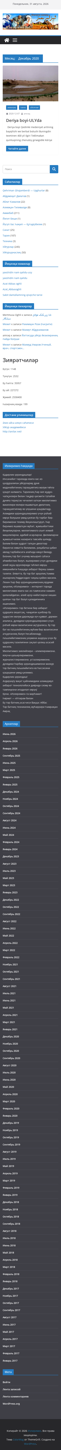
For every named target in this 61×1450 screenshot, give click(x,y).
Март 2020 (9, 1101)
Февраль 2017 (11, 1353)
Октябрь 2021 (11, 971)
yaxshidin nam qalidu (15, 278)
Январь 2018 (10, 1281)
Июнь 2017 (9, 1324)
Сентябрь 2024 (11, 813)
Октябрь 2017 (11, 1303)
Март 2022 (9, 950)
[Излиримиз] (7, 40)
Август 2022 (9, 921)
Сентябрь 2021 (11, 979)
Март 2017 (9, 1346)
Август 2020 (9, 1065)
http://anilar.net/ (12, 431)
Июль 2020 (9, 1072)
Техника (7, 241)
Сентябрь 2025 (11, 755)
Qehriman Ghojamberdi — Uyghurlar (24, 190)
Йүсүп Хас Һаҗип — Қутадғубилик (22, 224)
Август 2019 (9, 1151)
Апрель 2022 (10, 943)
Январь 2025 (10, 784)
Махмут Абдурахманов (35, 329)
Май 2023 (8, 878)
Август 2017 (9, 1317)
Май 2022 (8, 935)
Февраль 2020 (11, 1108)
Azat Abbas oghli (12, 283)
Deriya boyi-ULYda (24, 120)
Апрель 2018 (10, 1259)
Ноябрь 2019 (10, 1130)
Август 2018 (9, 1231)
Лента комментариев (15, 1396)
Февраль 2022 (11, 957)
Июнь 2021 (9, 1000)
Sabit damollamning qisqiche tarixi (22, 295)
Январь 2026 (10, 748)
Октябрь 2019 (11, 1137)
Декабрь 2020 (11, 1036)
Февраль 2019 (11, 1187)
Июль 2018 (9, 1238)
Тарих (23, 107)
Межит (7, 324)
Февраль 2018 (11, 1274)
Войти (6, 1382)
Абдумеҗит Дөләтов (14, 196)
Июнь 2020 (9, 1079)
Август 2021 (9, 986)
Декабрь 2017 (11, 1288)
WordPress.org (11, 1403)
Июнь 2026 (9, 734)
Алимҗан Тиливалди (15, 207)
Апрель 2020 (10, 1094)
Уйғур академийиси (14, 427)
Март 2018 (9, 1267)
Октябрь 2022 (11, 907)
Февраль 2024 (11, 842)
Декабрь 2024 (11, 791)
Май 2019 (8, 1166)
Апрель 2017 (10, 1339)
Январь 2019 (10, 1194)
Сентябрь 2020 (11, 1058)
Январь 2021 (10, 1029)
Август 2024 (9, 820)
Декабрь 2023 (11, 856)
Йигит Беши (10, 218)
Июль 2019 (9, 1158)
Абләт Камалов (11, 201)
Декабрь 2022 (11, 899)
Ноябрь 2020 (10, 1043)
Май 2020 (8, 1086)
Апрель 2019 (10, 1173)
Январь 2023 (10, 892)
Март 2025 (9, 770)
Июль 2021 (9, 993)
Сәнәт (6, 229)
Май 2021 (8, 1007)
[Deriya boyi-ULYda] (30, 84)
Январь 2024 (10, 849)
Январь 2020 (10, 1115)
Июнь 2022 (9, 928)
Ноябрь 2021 (10, 964)
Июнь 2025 (9, 762)
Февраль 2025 (11, 777)
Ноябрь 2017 (10, 1295)
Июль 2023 (9, 870)
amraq (27, 113)
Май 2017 (8, 1331)
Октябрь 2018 (11, 1216)
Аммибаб (11, 107)
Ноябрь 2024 (10, 798)
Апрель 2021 (10, 1015)
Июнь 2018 (9, 1245)
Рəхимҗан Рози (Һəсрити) (37, 324)
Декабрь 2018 (11, 1202)
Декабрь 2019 (11, 1122)
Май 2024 (8, 834)
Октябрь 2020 (11, 1050)
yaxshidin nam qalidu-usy (17, 272)
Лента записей (12, 1389)
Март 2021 (9, 1022)
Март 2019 (9, 1180)
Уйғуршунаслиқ (12, 252)
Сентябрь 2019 (11, 1144)
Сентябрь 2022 (11, 914)
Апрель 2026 (10, 741)
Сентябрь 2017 (11, 1310)
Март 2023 (9, 885)
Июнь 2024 (9, 827)
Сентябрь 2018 (11, 1223)
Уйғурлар (34, 107)
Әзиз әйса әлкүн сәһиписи (18, 422)
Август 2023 (9, 863)
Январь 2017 (10, 1360)
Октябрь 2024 (11, 806)
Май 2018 (8, 1252)
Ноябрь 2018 (10, 1209)
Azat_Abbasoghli (12, 289)
